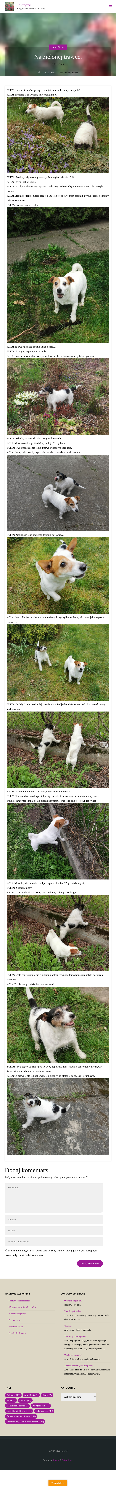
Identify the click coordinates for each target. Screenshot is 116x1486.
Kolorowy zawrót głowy (75, 1336)
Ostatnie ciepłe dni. (73, 1300)
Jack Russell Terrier (17, 1405)
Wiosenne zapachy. (17, 1313)
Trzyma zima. (15, 1320)
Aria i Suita (58, 47)
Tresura (67, 1326)
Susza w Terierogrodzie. (19, 1300)
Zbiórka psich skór (72, 1311)
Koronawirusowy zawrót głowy (78, 1365)
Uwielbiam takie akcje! (19, 1411)
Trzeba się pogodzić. (73, 1355)
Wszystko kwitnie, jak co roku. (22, 1307)
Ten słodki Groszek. (17, 1333)
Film (10, 1400)
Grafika (25, 1400)
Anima (55, 1460)
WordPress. (67, 1460)
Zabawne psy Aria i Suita (21, 1416)
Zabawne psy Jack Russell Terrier (25, 1421)
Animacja (13, 1395)
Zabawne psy (44, 1411)
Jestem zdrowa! (16, 1326)
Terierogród (24, 4)
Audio (47, 1395)
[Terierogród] (9, 6)
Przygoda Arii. (40, 1405)
